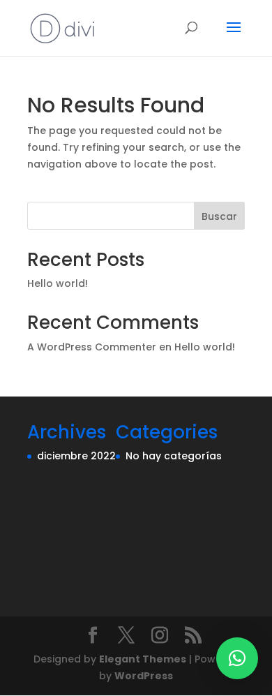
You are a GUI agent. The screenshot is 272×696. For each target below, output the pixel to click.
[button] (237, 658)
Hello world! (57, 283)
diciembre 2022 (76, 456)
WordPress (143, 676)
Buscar (219, 216)
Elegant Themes (142, 659)
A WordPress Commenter (91, 347)
